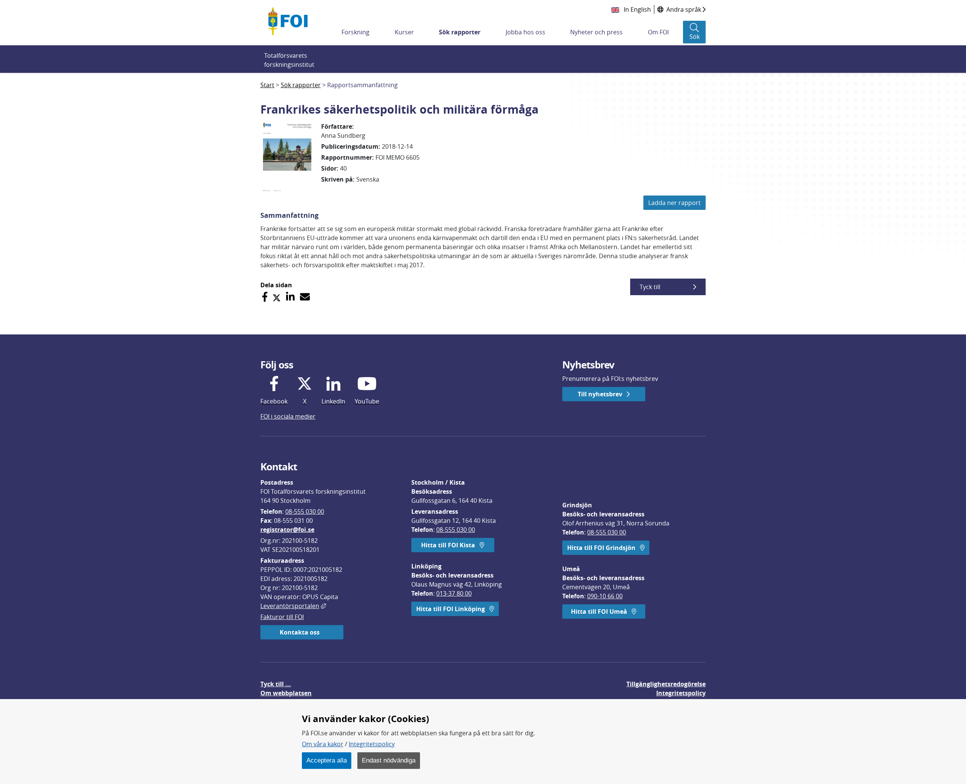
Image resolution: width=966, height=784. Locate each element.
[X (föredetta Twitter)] (276, 296)
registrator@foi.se (287, 529)
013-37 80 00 (454, 593)
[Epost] (305, 296)
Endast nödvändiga (388, 760)
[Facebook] (264, 296)
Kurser (404, 32)
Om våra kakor (322, 744)
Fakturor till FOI (282, 617)
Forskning (355, 32)
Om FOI (658, 32)
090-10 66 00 (605, 596)
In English (636, 9)
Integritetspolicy (372, 744)
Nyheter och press (596, 32)
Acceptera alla (326, 760)
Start (267, 85)
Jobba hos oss (525, 32)
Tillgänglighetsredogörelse (666, 684)
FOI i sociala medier (287, 416)
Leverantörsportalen (293, 606)
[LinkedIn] (290, 296)
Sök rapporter (459, 32)
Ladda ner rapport (674, 203)
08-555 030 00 (304, 511)
